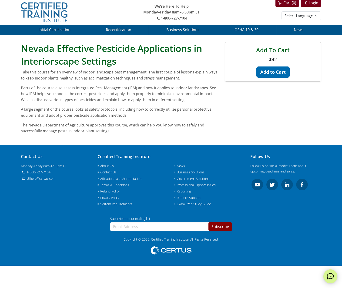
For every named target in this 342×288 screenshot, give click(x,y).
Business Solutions (182, 29)
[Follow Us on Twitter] (272, 184)
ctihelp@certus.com (40, 178)
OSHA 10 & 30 (246, 29)
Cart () (289, 2)
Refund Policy (110, 191)
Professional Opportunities (196, 185)
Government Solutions (193, 178)
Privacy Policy (109, 197)
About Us (107, 166)
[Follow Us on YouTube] (257, 184)
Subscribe (220, 226)
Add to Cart (273, 72)
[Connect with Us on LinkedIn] (287, 184)
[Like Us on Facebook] (302, 184)
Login (313, 2)
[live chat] (330, 276)
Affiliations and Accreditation (120, 178)
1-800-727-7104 (174, 18)
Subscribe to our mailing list (130, 218)
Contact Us (108, 172)
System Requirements (116, 204)
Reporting (184, 191)
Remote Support (189, 197)
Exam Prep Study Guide (194, 204)
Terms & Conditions (114, 185)
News (298, 29)
